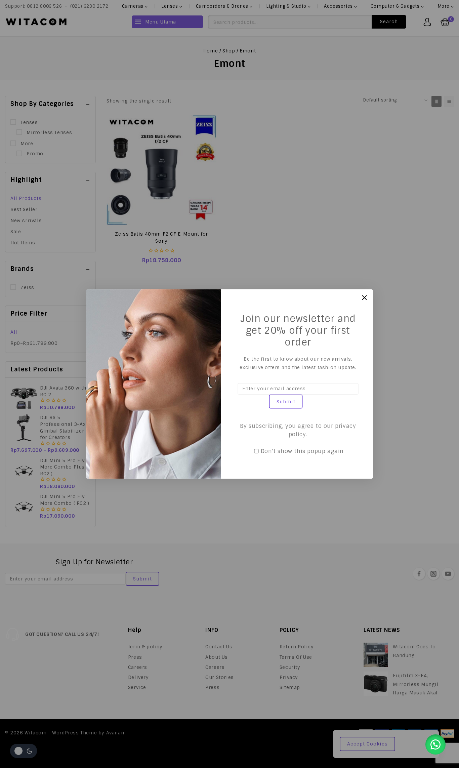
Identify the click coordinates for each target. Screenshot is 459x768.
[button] (435, 744)
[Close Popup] (364, 297)
